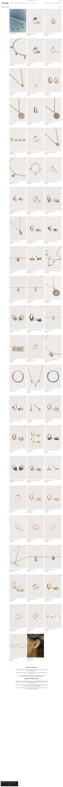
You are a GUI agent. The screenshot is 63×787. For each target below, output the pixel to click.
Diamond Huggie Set (30, 658)
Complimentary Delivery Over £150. (31, 0)
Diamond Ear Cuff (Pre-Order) (49, 33)
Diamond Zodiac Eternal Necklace (14, 181)
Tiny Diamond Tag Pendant (13, 300)
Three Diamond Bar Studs (48, 480)
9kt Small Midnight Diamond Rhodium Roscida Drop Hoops (52, 450)
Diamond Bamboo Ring (30, 539)
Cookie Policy (13, 782)
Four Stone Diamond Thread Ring (14, 539)
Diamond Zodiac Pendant (48, 300)
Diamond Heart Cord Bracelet (13, 389)
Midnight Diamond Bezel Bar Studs (32, 270)
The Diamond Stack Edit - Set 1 (14, 658)
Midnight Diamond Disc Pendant (49, 122)
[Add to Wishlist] (43, 9)
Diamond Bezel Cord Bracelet (49, 389)
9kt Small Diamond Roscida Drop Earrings (33, 480)
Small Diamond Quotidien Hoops (14, 449)
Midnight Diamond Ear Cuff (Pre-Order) (33, 122)
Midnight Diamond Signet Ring (31, 33)
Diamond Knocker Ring (30, 359)
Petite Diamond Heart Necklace (31, 92)
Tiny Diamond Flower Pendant (49, 569)
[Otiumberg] (5, 3)
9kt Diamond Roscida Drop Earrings (50, 211)
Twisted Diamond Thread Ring (49, 539)
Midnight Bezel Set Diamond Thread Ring (51, 181)
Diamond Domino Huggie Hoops (14, 211)
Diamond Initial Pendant (12, 359)
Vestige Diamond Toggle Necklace (14, 569)
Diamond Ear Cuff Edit (48, 92)
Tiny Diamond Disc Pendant (31, 569)
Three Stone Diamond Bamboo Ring (14, 628)
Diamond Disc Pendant (12, 122)
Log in (61, 0)
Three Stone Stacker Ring (31, 628)
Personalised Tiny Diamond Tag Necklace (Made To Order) (34, 390)
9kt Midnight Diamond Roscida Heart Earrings (16, 480)
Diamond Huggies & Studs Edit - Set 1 (50, 628)
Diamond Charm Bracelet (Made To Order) (33, 181)
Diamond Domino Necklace (13, 92)
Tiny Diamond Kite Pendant (31, 300)
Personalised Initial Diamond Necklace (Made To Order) (53, 270)
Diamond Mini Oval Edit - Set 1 (31, 449)
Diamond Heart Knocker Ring (31, 211)
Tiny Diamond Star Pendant (13, 270)
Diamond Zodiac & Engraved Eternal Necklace (51, 359)
